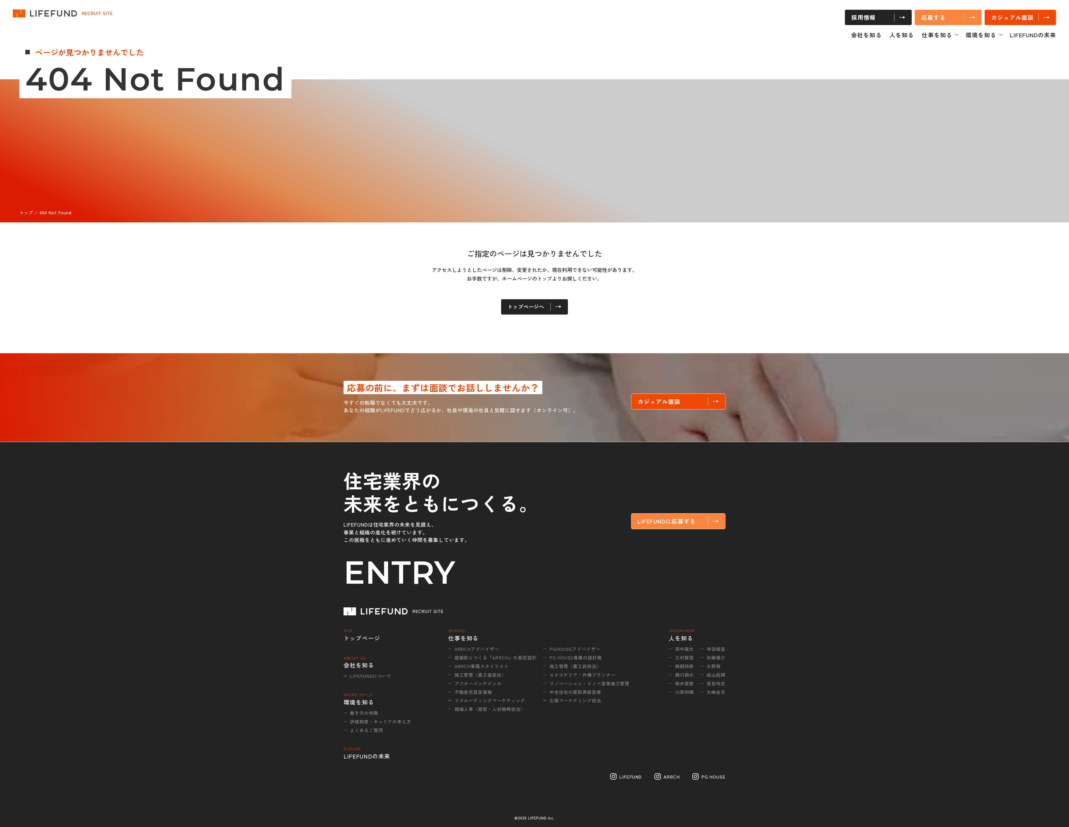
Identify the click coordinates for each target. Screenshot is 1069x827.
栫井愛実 (684, 683)
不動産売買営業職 (473, 692)
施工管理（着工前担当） (575, 666)
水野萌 (714, 666)
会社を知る (866, 35)
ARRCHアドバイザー (477, 649)
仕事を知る (937, 35)
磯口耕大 (684, 674)
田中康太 (684, 649)
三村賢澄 (684, 657)
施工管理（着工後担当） (480, 674)
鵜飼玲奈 (684, 666)
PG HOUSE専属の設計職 (576, 657)
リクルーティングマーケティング (490, 700)
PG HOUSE (713, 776)
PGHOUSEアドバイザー (575, 649)
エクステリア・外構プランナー (583, 674)
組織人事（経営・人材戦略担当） (490, 709)
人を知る (901, 35)
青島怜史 (716, 683)
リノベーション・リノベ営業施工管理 (589, 683)
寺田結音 (716, 649)
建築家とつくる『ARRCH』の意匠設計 (496, 657)
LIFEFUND (630, 776)
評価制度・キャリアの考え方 (380, 721)
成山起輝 (716, 674)
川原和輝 (684, 692)
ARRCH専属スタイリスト (482, 666)
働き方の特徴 (364, 713)
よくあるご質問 (366, 730)
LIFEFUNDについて (370, 676)
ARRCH (671, 776)
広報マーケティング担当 (575, 700)
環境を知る (981, 35)
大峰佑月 (716, 692)
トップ (26, 212)
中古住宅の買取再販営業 (575, 692)
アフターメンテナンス (478, 683)
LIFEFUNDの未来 (1033, 35)
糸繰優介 (716, 657)
